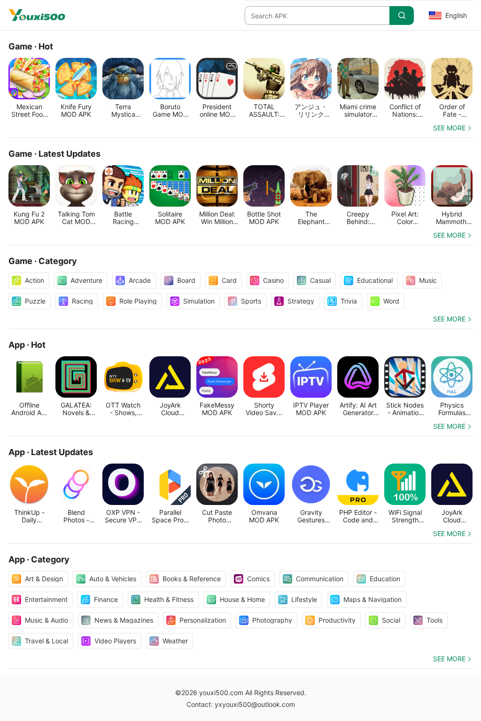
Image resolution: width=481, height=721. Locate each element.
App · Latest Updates (50, 452)
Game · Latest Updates (54, 154)
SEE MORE (449, 128)
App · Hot (27, 345)
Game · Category (42, 261)
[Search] (401, 15)
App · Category (39, 559)
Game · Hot (30, 46)
